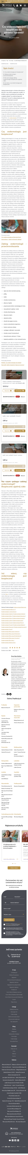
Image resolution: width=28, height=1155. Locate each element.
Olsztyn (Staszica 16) (21, 1090)
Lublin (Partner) (7, 1085)
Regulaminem (19, 923)
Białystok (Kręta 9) (6, 1064)
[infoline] (14, 5)
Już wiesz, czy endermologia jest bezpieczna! (12, 83)
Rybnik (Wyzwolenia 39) (20, 1101)
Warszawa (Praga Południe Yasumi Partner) (14, 1119)
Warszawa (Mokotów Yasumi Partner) (14, 1116)
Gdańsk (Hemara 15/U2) (9, 1072)
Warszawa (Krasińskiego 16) (14, 1111)
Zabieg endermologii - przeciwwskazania (10, 74)
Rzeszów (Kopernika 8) (14, 1103)
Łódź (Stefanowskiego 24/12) (10, 1087)
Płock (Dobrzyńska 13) (14, 1095)
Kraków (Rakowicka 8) (20, 1080)
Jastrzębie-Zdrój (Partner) (8, 1077)
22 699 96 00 (16, 956)
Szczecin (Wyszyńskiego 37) (14, 1108)
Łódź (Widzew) (21, 1087)
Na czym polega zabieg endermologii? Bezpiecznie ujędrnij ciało (12, 79)
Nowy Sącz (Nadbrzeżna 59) (8, 1090)
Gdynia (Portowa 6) (20, 1072)
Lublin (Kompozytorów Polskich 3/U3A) (14, 1082)
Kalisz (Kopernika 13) (21, 1077)
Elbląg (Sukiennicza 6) (21, 1069)
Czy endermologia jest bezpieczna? (13, 72)
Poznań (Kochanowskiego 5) (14, 1098)
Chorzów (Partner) (6, 1067)
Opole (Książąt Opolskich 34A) (14, 1093)
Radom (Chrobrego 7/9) (8, 1101)
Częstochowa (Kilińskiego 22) (19, 1067)
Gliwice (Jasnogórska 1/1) (14, 1074)
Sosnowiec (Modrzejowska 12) (14, 1106)
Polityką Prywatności (9, 924)
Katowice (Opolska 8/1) (8, 1080)
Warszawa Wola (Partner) (9, 1121)
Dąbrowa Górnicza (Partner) (8, 1069)
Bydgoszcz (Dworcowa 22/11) (19, 1064)
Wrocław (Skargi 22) (20, 1121)
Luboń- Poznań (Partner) (18, 1085)
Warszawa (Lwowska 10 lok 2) (14, 1114)
